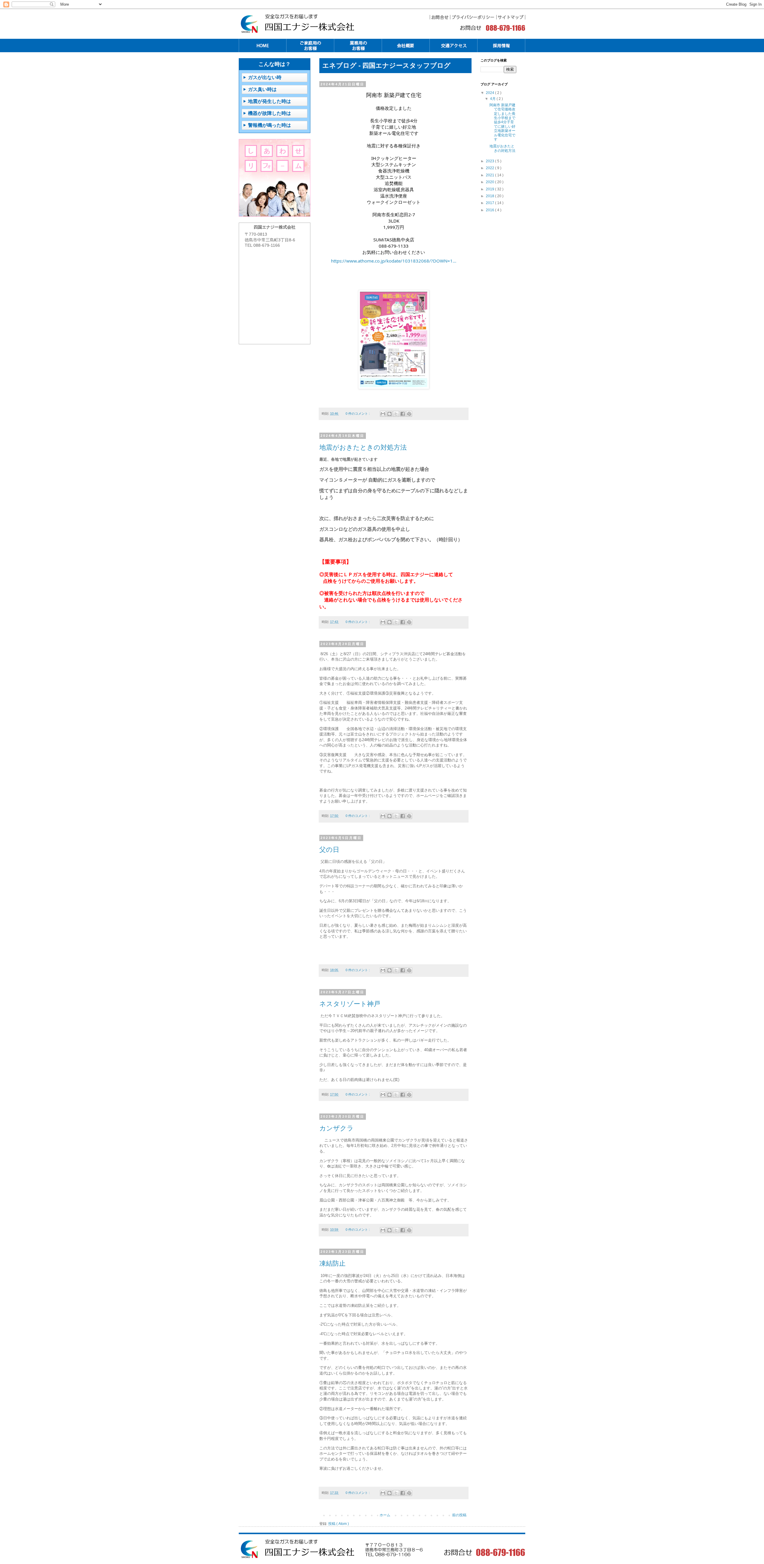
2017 (490, 203)
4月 (493, 99)
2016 (490, 210)
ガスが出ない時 (264, 77)
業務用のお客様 (358, 45)
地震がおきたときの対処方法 (363, 447)
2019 (490, 189)
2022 (490, 168)
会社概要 (406, 45)
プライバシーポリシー (473, 17)
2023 (490, 161)
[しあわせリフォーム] (274, 178)
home (262, 45)
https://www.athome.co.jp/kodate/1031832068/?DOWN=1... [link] (393, 261)
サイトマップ (510, 17)
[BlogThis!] (389, 414)
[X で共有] (396, 414)
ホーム (385, 1515)
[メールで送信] (383, 414)
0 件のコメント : (358, 413)
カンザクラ (336, 1128)
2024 (490, 93)
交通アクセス (454, 45)
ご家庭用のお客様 (310, 45)
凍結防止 (332, 1263)
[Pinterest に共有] (409, 414)
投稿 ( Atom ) (338, 1524)
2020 (490, 182)
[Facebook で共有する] (403, 414)
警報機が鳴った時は (269, 125)
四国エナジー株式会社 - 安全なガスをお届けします (298, 1549)
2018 (490, 196)
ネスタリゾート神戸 (349, 1004)
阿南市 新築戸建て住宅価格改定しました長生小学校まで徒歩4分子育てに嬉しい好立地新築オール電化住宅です (502, 122)
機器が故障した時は (269, 113)
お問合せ (440, 17)
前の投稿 (459, 1515)
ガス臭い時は (262, 89)
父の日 (329, 849)
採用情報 (501, 45)
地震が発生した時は (269, 101)
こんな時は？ (274, 64)
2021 (490, 175)
